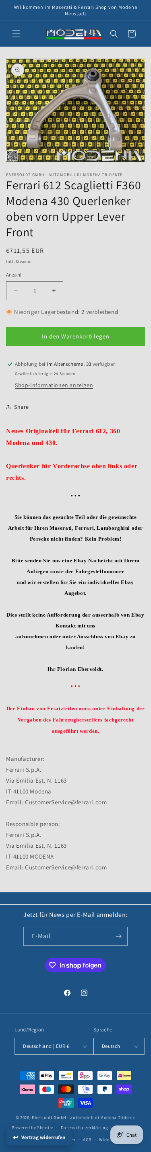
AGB (87, 1139)
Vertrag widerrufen (43, 1137)
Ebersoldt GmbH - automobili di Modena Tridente (83, 1117)
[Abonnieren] (118, 936)
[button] (16, 34)
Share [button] (21, 406)
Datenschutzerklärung (84, 1127)
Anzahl (13, 274)
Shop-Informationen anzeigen (54, 385)
